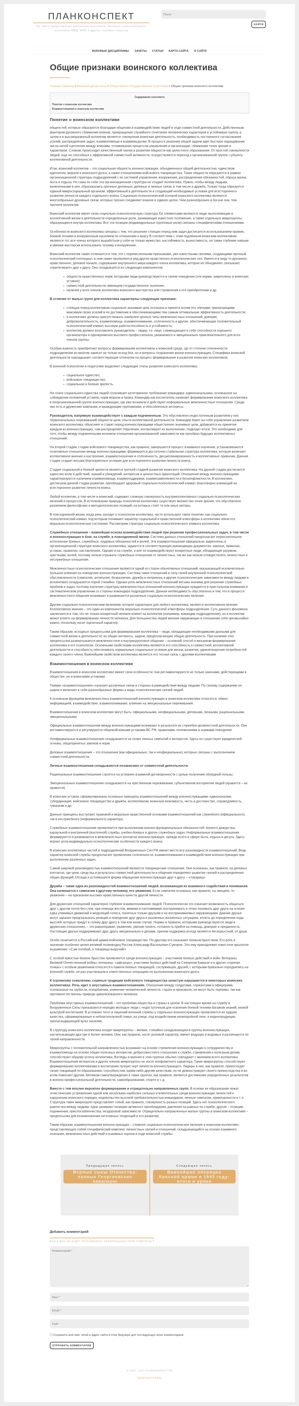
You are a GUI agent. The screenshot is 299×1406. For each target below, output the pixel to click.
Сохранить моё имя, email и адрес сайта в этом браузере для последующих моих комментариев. (118, 1334)
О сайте (200, 50)
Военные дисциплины (110, 50)
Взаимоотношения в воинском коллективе (78, 108)
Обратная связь (149, 1378)
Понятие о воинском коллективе (72, 104)
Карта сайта (179, 50)
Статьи (157, 50)
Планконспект (91, 16)
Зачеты (140, 50)
